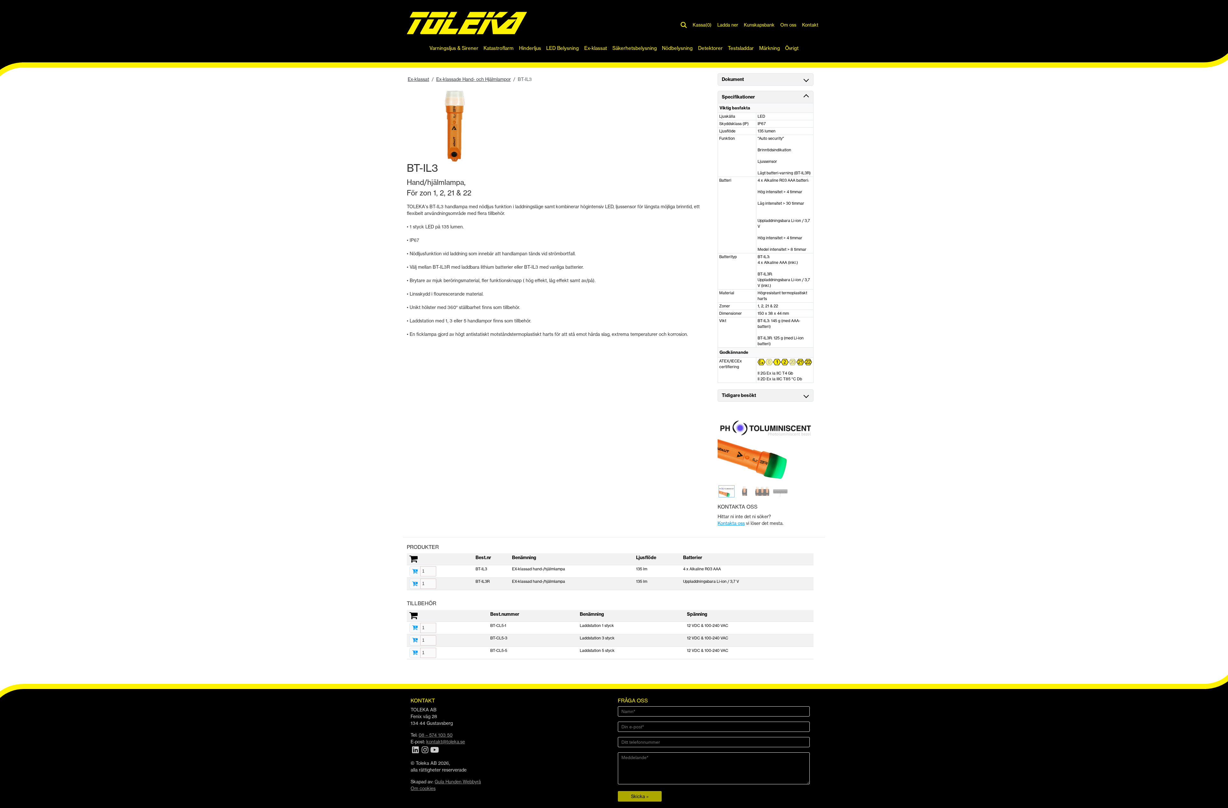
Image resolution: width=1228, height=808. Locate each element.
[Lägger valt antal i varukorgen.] (415, 571)
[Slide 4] (780, 491)
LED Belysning (562, 48)
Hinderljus (530, 48)
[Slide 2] (744, 491)
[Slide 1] (727, 491)
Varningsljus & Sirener (453, 48)
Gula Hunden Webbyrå (458, 781)
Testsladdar (741, 48)
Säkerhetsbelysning (634, 48)
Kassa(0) (702, 25)
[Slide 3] (762, 491)
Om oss (788, 25)
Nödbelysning (677, 48)
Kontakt (810, 25)
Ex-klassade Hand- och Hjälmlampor (473, 79)
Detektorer (710, 48)
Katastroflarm (499, 48)
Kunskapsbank (759, 25)
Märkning (769, 48)
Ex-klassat (595, 48)
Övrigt (792, 48)
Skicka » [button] (640, 796)
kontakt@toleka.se (445, 741)
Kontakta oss (731, 523)
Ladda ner (727, 25)
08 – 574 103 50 (436, 735)
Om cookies (423, 788)
